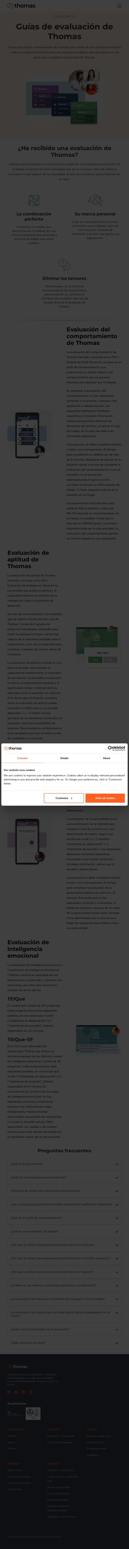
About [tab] (106, 758)
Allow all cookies (105, 797)
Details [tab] (64, 758)
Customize (62, 797)
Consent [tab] (22, 758)
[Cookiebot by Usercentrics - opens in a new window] (110, 748)
